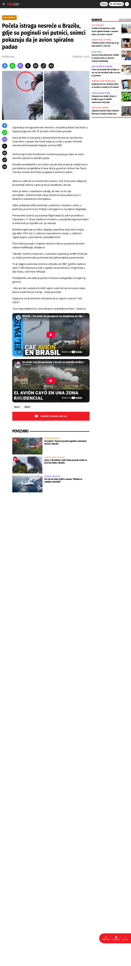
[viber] (20, 66)
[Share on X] (28, 66)
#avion (17, 407)
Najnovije (105, 939)
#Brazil (27, 407)
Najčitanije (116, 939)
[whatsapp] (12, 66)
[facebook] (5, 66)
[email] (36, 66)
